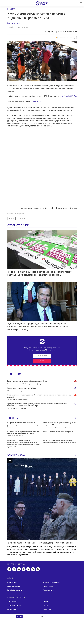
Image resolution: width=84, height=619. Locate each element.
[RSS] (33, 569)
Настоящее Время (13, 23)
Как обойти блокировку (15, 590)
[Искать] (65, 616)
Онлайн (45, 601)
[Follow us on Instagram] (24, 569)
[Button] (50, 31)
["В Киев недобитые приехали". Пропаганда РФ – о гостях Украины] (42, 499)
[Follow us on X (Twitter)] (14, 569)
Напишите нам (48, 586)
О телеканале (12, 582)
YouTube (46, 605)
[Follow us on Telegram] (28, 569)
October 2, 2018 (36, 101)
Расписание (47, 609)
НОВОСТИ (13, 418)
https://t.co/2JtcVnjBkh (68, 96)
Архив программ (48, 590)
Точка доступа (12, 601)
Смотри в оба (16, 454)
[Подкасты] (38, 569)
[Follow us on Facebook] (9, 569)
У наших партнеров (14, 605)
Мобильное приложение (51, 582)
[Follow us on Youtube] (19, 569)
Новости (11, 9)
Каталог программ (13, 586)
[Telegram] (42, 616)
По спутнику (11, 609)
